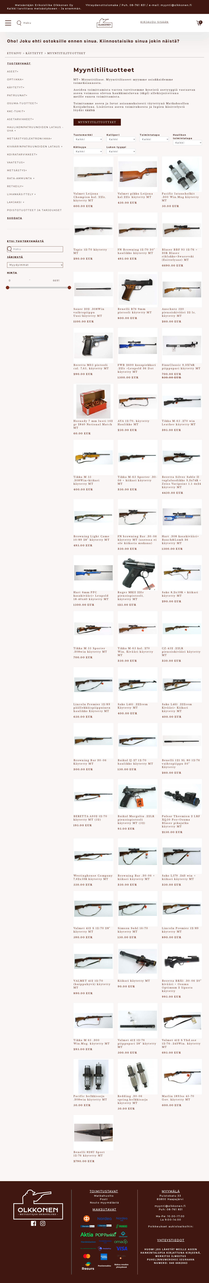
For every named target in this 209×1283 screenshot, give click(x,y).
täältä (90, 110)
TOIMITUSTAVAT (104, 1191)
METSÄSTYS (16, 170)
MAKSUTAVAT (104, 1209)
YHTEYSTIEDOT (170, 1240)
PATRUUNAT (16, 95)
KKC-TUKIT (15, 111)
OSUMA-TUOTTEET (21, 103)
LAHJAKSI (15, 202)
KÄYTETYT (15, 87)
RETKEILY (14, 186)
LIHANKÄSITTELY (20, 194)
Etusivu (14, 53)
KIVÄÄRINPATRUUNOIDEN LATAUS (34, 146)
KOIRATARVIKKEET (21, 154)
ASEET (12, 71)
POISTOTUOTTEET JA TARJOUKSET (34, 210)
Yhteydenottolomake (102, 5)
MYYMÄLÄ (171, 1191)
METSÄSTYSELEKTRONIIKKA (28, 138)
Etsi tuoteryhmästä (25, 241)
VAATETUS (15, 162)
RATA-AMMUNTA (20, 178)
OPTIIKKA (14, 79)
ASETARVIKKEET (19, 119)
